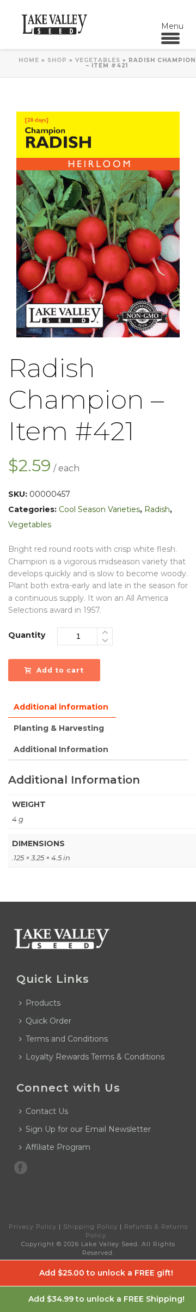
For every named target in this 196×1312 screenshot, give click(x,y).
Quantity (26, 635)
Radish (157, 509)
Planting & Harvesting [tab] (59, 728)
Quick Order (48, 1021)
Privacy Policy (33, 1226)
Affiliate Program (58, 1147)
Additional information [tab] (61, 707)
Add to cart (60, 670)
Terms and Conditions (67, 1039)
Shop (57, 60)
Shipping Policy (90, 1226)
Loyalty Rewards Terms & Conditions (95, 1057)
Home (29, 60)
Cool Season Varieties (99, 509)
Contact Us (47, 1111)
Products (43, 1003)
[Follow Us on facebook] (20, 1168)
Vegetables (97, 60)
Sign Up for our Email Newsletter (88, 1129)
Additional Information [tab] (61, 749)
